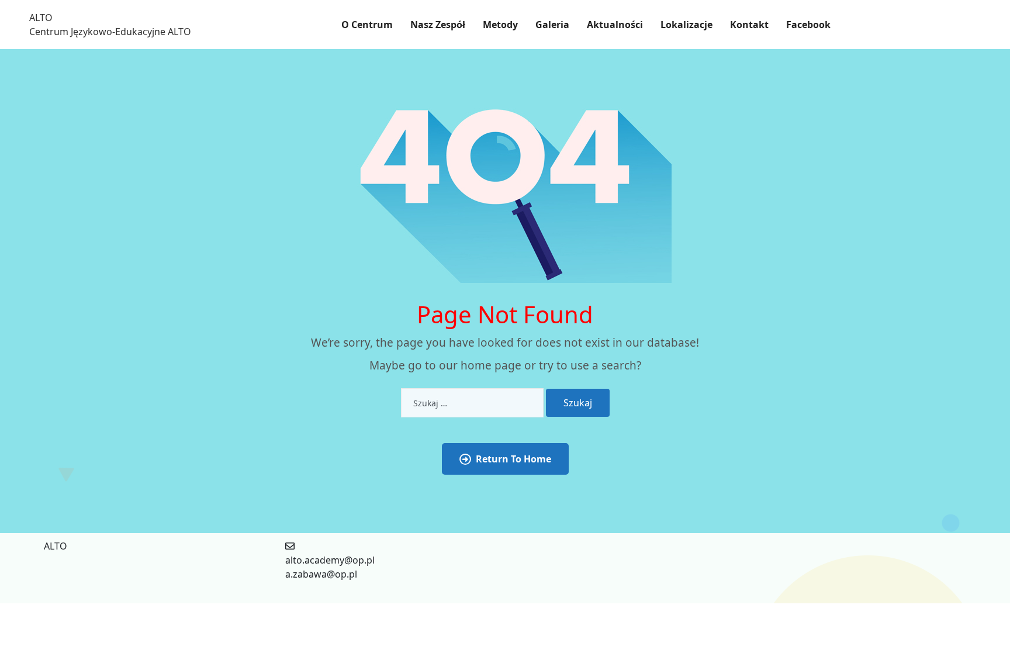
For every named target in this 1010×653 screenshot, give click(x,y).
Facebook (808, 24)
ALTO (41, 17)
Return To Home (513, 458)
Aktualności (615, 24)
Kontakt (749, 24)
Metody (500, 24)
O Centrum (367, 24)
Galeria (552, 24)
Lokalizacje (686, 24)
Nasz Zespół (437, 24)
